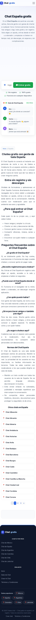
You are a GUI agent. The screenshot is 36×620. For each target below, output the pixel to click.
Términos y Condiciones (9, 582)
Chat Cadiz (8, 467)
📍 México (19, 593)
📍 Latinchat (29, 602)
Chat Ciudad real (11, 485)
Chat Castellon (10, 473)
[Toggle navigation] (33, 3)
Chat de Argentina (7, 550)
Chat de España (6, 547)
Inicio (4, 148)
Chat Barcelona (10, 455)
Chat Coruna (9, 497)
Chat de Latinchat (7, 561)
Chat (8, 3)
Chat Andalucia (10, 430)
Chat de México (6, 543)
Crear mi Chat (6, 579)
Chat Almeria (9, 424)
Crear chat (9, 616)
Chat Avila (8, 443)
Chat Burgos (9, 461)
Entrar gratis (24, 85)
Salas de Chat (6, 575)
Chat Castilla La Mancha (14, 479)
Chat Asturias (10, 436)
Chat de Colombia (7, 554)
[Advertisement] (18, 62)
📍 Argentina (18, 598)
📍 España (6, 598)
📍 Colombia (7, 602)
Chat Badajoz (9, 449)
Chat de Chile (5, 558)
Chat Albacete (10, 412)
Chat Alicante (10, 418)
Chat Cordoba (10, 491)
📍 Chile (18, 602)
